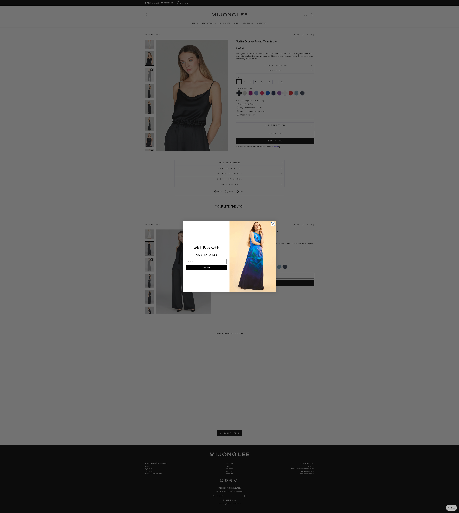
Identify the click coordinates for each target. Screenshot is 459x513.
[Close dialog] (273, 224)
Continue (206, 267)
